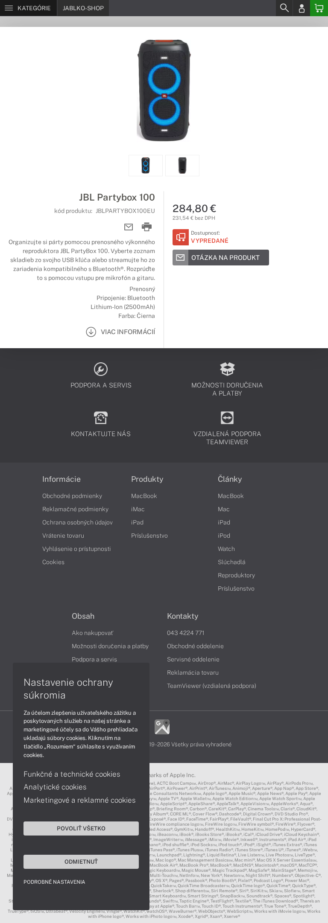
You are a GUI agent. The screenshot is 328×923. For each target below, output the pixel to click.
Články (230, 479)
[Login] (301, 8)
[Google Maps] (162, 726)
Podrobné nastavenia (54, 882)
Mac (224, 509)
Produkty (147, 479)
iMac (138, 509)
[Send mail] (128, 227)
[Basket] (319, 8)
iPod (224, 535)
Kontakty (183, 616)
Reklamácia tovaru (193, 672)
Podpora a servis (94, 659)
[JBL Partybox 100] (164, 91)
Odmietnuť (81, 861)
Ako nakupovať (92, 632)
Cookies (53, 562)
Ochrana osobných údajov (77, 522)
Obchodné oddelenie (195, 646)
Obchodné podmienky (72, 495)
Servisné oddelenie (193, 659)
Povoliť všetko (81, 828)
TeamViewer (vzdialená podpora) (211, 685)
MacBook (144, 495)
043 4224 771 (186, 632)
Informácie (61, 479)
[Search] (284, 8)
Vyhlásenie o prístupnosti (76, 548)
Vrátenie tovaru (63, 535)
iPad (137, 522)
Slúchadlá (232, 562)
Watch (226, 548)
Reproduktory (236, 575)
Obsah (83, 616)
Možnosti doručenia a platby (110, 646)
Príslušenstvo (149, 535)
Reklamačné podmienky (75, 509)
